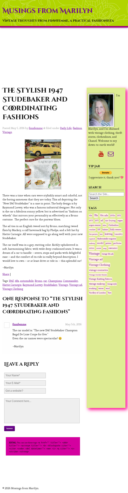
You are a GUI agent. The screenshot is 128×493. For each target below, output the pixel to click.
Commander (70, 281)
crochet (92, 229)
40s (17, 281)
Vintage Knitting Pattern (100, 279)
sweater (113, 248)
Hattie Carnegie (12, 285)
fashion (105, 229)
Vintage (7, 132)
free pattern (93, 234)
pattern (108, 243)
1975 (96, 220)
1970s (112, 215)
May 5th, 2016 (73, 324)
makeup (92, 243)
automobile (27, 281)
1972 (119, 215)
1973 (91, 220)
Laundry (118, 234)
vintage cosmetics (98, 270)
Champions (55, 281)
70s (96, 215)
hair (101, 234)
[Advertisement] (64, 57)
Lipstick (92, 239)
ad (101, 220)
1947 (11, 281)
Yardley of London (97, 292)
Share (5, 274)
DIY (99, 229)
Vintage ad (75, 285)
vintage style (112, 284)
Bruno (38, 281)
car (45, 281)
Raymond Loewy (33, 285)
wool (108, 288)
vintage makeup (97, 283)
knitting (108, 234)
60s (90, 215)
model (100, 243)
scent (98, 248)
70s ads (104, 215)
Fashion (77, 128)
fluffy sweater (115, 229)
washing (92, 288)
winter (101, 288)
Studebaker (50, 285)
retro (91, 248)
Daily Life (66, 128)
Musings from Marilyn (47, 11)
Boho (104, 225)
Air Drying (110, 220)
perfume (117, 243)
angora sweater (95, 225)
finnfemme (36, 128)
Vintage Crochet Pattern (98, 275)
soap (104, 248)
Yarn (110, 293)
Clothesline (113, 225)
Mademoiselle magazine (106, 239)
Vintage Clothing (12, 289)
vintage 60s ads (108, 254)
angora (120, 220)
